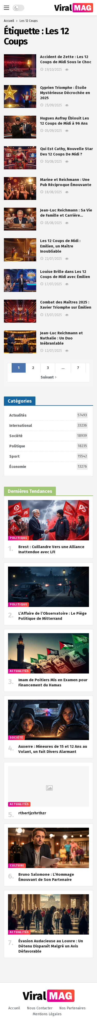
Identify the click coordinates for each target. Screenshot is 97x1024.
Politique (48, 446)
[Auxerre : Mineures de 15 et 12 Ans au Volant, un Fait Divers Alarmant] (48, 720)
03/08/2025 (53, 223)
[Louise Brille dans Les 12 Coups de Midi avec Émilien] (20, 280)
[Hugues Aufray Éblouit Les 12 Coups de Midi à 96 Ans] (20, 127)
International (48, 425)
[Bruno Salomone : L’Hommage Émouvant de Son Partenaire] (48, 848)
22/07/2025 (53, 258)
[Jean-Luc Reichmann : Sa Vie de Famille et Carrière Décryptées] (20, 219)
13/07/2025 (53, 315)
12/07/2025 (53, 350)
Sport (48, 456)
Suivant (47, 377)
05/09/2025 (53, 130)
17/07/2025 (53, 284)
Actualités (48, 415)
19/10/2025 (53, 69)
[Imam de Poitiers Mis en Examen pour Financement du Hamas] (48, 653)
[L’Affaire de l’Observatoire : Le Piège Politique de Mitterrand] (48, 587)
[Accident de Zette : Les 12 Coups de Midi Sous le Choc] (20, 65)
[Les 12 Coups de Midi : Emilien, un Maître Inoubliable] (20, 249)
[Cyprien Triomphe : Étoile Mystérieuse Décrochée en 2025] (20, 96)
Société (48, 435)
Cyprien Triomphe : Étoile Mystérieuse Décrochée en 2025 (65, 92)
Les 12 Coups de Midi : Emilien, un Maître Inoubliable (60, 246)
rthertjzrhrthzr (32, 813)
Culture (17, 865)
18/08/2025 (53, 192)
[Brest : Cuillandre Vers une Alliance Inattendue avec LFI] (48, 520)
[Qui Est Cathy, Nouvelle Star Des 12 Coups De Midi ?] (20, 157)
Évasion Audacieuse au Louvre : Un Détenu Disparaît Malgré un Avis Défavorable (50, 946)
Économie (48, 466)
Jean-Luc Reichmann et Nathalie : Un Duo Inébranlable (61, 338)
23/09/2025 (53, 105)
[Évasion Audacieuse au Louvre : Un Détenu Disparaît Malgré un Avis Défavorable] (48, 914)
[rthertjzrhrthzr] (48, 786)
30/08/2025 (53, 161)
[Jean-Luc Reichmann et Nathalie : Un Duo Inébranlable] (20, 341)
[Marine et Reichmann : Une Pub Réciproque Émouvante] (20, 188)
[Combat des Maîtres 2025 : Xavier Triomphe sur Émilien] (20, 311)
